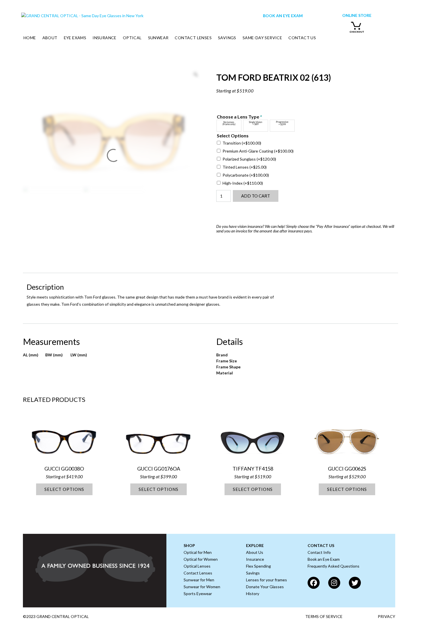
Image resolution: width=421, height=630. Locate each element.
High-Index (243, 183)
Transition (242, 143)
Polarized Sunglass (249, 159)
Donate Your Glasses (265, 586)
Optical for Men (198, 552)
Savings (227, 37)
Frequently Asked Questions (333, 566)
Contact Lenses (193, 37)
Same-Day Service (262, 37)
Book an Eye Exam (324, 559)
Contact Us (302, 37)
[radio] (229, 125)
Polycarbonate (246, 175)
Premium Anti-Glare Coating (258, 151)
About (50, 37)
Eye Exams (75, 37)
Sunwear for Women (202, 586)
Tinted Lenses (245, 167)
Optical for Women (201, 559)
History (252, 593)
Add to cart (255, 195)
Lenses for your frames (266, 579)
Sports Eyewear (198, 593)
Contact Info (319, 552)
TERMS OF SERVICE (324, 616)
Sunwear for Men (199, 579)
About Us (254, 552)
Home (29, 37)
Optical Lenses (197, 566)
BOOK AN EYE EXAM (283, 15)
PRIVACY (386, 616)
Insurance (105, 37)
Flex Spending (258, 566)
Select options (64, 489)
